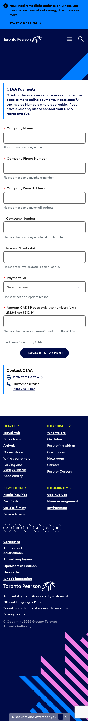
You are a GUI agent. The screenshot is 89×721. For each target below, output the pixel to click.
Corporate (57, 426)
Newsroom (55, 458)
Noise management (62, 501)
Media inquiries (15, 495)
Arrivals (9, 445)
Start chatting (23, 23)
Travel (9, 426)
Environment (57, 508)
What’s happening (17, 578)
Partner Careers (59, 471)
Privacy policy (14, 614)
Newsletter (11, 572)
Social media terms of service (26, 608)
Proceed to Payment (44, 353)
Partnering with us (61, 445)
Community (57, 488)
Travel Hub (11, 432)
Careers (53, 465)
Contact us (11, 542)
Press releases (14, 514)
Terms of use (60, 608)
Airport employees (17, 559)
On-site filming (14, 508)
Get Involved (57, 495)
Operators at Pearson (20, 566)
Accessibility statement (50, 596)
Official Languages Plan (22, 602)
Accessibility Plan (16, 596)
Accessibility (13, 476)
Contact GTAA (26, 377)
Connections (13, 452)
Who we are (56, 432)
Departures (12, 439)
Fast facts (10, 501)
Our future (55, 439)
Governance (57, 452)
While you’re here (16, 458)
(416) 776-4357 (24, 389)
